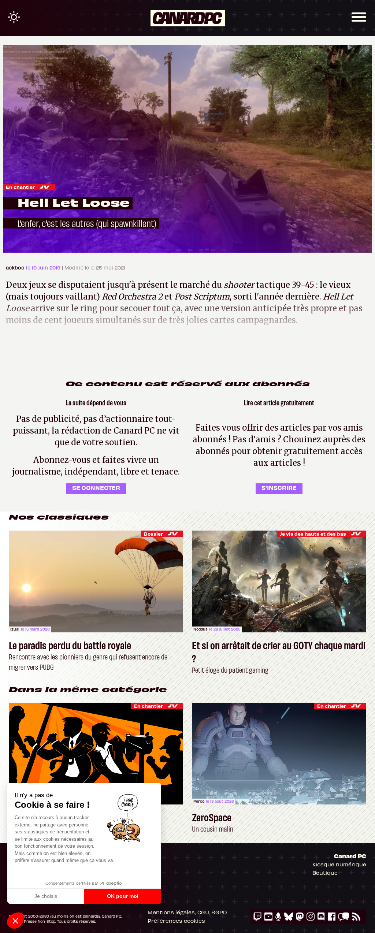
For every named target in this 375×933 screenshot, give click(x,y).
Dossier (153, 534)
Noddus (200, 629)
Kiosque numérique (339, 864)
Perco (198, 801)
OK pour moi (122, 896)
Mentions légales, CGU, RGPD (187, 912)
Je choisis (45, 896)
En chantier (20, 187)
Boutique (325, 872)
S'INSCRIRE (279, 487)
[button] (15, 920)
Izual (14, 629)
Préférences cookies (176, 920)
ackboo (16, 267)
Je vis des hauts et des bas (313, 534)
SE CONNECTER (96, 487)
